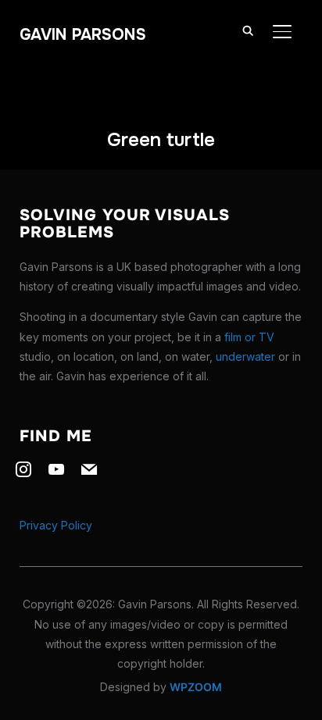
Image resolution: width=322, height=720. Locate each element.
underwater (245, 356)
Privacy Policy (56, 525)
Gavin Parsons (83, 35)
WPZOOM (196, 686)
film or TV (249, 337)
